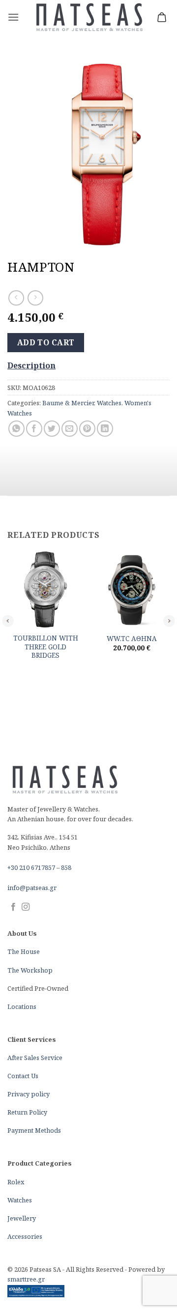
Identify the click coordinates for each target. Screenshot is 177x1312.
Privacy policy (28, 1093)
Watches (109, 402)
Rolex (15, 1181)
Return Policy (27, 1112)
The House (23, 951)
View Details (46, 670)
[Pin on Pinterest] (87, 428)
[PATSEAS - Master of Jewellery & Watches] (89, 17)
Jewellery (21, 1218)
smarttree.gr (26, 1279)
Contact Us (22, 1075)
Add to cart (46, 342)
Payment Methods (34, 1130)
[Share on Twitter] (52, 428)
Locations (21, 1006)
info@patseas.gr (32, 887)
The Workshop (30, 970)
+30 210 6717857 (31, 867)
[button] (13, 17)
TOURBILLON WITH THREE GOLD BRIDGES (45, 647)
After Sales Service (34, 1057)
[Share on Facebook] (34, 428)
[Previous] (8, 620)
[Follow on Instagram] (26, 907)
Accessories (24, 1236)
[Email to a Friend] (69, 428)
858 (66, 867)
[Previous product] (35, 298)
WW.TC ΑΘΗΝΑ (132, 638)
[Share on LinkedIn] (105, 428)
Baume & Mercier (68, 402)
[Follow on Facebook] (13, 907)
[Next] (169, 620)
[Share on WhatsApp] (16, 428)
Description (31, 365)
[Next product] (16, 298)
